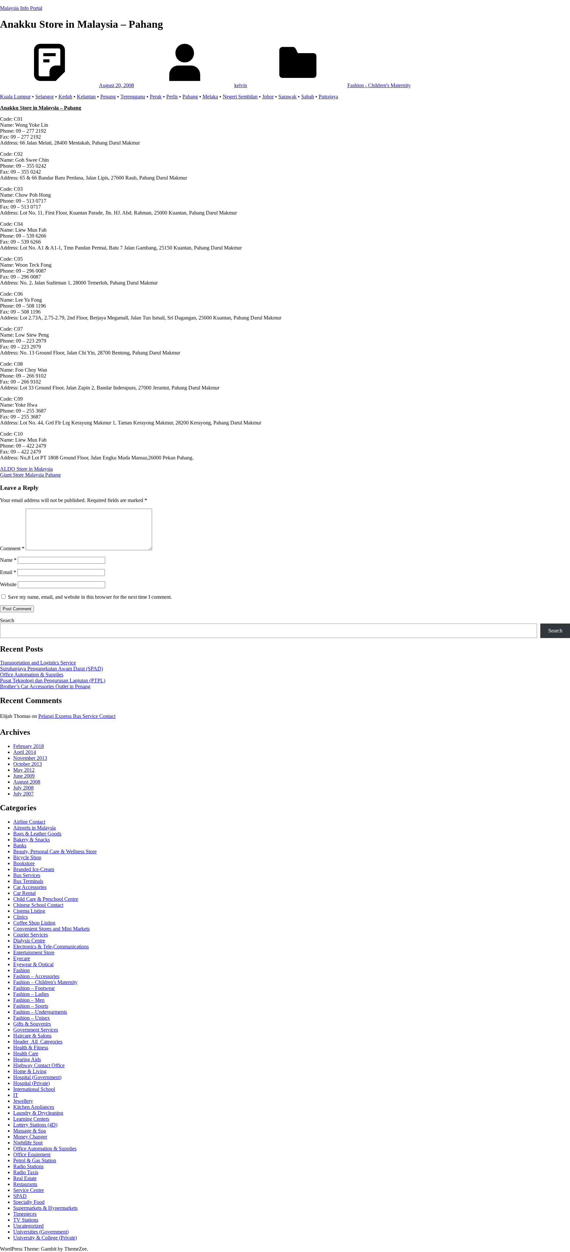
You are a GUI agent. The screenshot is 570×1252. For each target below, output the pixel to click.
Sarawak (287, 96)
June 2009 (24, 776)
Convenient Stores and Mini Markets (51, 928)
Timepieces (25, 1214)
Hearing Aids (27, 1059)
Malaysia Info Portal (21, 8)
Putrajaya (328, 96)
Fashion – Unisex (31, 1018)
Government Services (35, 1029)
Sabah (307, 96)
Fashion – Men (29, 1000)
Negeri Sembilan (240, 96)
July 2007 (23, 793)
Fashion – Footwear (34, 988)
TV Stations (25, 1220)
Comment (12, 548)
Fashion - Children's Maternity (379, 85)
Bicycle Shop (27, 857)
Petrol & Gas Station (34, 1160)
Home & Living (30, 1071)
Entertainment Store (33, 952)
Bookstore (24, 863)
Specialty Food (29, 1202)
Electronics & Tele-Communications (51, 946)
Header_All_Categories (37, 1041)
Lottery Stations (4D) (35, 1125)
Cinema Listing (29, 911)
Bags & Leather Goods (37, 833)
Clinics (20, 917)
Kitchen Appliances (33, 1107)
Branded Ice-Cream (33, 869)
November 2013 (30, 758)
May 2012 (24, 770)
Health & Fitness (30, 1047)
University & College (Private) (45, 1237)
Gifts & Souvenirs (32, 1024)
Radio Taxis (25, 1172)
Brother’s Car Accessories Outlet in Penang (45, 686)
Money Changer (30, 1136)
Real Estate (25, 1178)
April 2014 (24, 752)
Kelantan (86, 96)
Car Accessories (30, 887)
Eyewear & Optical (33, 964)
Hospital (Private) (31, 1083)
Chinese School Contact (38, 905)
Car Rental (24, 893)
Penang (108, 96)
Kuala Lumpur (15, 96)
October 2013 (27, 764)
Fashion (21, 970)
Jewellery (23, 1101)
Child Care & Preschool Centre (45, 899)
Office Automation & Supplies (31, 674)
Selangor (44, 96)
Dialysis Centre (29, 940)
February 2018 (28, 746)
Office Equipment (31, 1154)
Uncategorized (28, 1226)
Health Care (25, 1053)
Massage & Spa (29, 1131)
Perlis (172, 96)
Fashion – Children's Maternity (45, 982)
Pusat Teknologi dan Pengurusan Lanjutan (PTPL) (52, 680)
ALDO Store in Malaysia (26, 469)
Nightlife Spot (28, 1142)
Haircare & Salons (32, 1035)
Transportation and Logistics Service (38, 662)
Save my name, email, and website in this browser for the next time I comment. (90, 597)
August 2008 (26, 782)
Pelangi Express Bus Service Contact (76, 716)
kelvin (240, 85)
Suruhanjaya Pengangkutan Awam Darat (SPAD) (51, 668)
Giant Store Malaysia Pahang (30, 475)
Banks (19, 845)
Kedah (65, 96)
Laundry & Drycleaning (38, 1113)
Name (8, 560)
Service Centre (28, 1190)
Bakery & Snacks (31, 839)
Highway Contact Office (39, 1065)
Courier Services (30, 934)
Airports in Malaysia (34, 827)
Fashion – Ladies (31, 994)
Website (8, 584)
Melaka (210, 96)
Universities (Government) (41, 1232)
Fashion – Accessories (36, 976)
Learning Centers (31, 1119)
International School (34, 1089)
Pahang (190, 96)
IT (15, 1095)
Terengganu (132, 96)
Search (7, 620)
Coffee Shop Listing (34, 923)
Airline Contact (29, 822)
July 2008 (23, 788)
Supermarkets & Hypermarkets (45, 1208)
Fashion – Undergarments (40, 1012)
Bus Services (26, 875)
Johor (268, 96)
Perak (156, 96)
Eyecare (21, 958)
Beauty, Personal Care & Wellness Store (55, 851)
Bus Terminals (28, 881)
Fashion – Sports (30, 1006)
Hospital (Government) (37, 1077)
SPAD (20, 1196)
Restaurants (25, 1184)
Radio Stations (28, 1166)
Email (8, 572)
